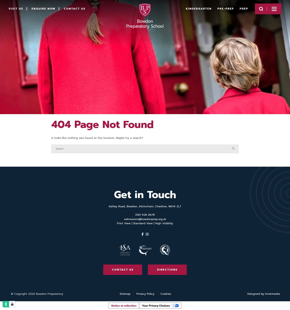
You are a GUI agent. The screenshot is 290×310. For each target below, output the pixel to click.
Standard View (143, 223)
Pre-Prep (225, 9)
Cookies (165, 294)
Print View (124, 223)
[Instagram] (147, 234)
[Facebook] (142, 234)
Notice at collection (123, 305)
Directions (167, 270)
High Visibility (164, 223)
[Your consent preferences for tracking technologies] (12, 304)
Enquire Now (43, 9)
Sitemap (125, 294)
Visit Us (16, 9)
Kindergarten (199, 9)
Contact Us (74, 9)
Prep (244, 9)
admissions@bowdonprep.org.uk (145, 219)
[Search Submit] (261, 9)
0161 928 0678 (145, 215)
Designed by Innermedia (263, 294)
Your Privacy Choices (156, 305)
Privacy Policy (145, 294)
